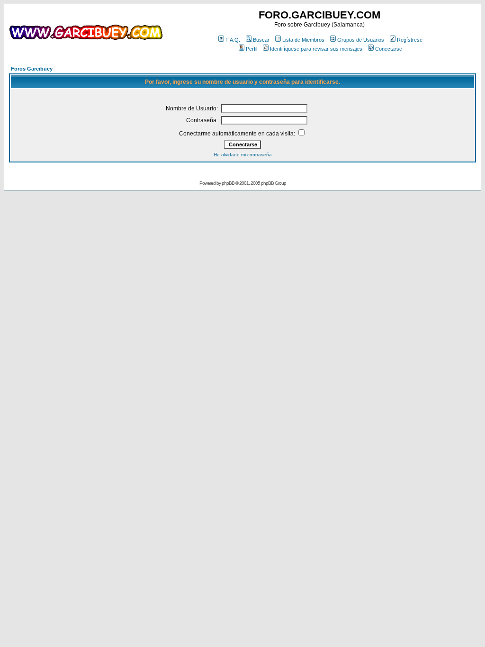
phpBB (228, 183)
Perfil (251, 49)
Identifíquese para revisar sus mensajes (316, 49)
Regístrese (409, 40)
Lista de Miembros (303, 40)
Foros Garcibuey (32, 69)
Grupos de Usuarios (360, 40)
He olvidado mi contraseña (243, 154)
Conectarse (388, 49)
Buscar (261, 40)
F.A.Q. (232, 40)
